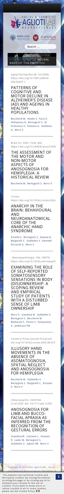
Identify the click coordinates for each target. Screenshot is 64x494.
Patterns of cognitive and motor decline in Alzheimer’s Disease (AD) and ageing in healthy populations (32, 100)
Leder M (19, 440)
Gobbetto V (33, 240)
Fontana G (33, 126)
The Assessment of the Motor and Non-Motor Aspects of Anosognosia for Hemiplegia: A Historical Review (31, 164)
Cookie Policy (27, 491)
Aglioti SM (32, 443)
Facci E (43, 118)
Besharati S (17, 321)
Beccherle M (18, 118)
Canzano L (32, 436)
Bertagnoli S (35, 122)
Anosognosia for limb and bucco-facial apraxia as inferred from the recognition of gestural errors (31, 419)
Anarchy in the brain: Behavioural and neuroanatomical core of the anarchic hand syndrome (31, 218)
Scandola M (28, 314)
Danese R (45, 237)
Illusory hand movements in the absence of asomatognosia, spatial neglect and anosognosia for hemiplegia (30, 361)
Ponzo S (31, 321)
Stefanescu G (18, 122)
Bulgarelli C (18, 240)
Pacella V (16, 237)
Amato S (32, 118)
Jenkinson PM (22, 325)
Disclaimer (48, 470)
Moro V (19, 129)
